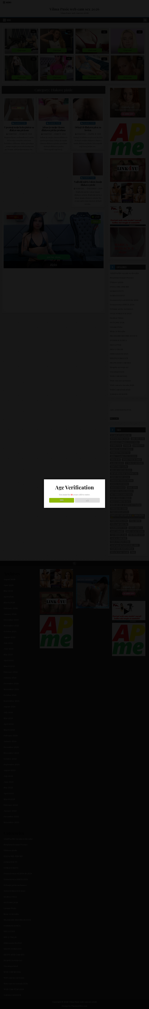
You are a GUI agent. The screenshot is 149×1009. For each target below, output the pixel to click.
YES (61, 500)
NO (87, 500)
